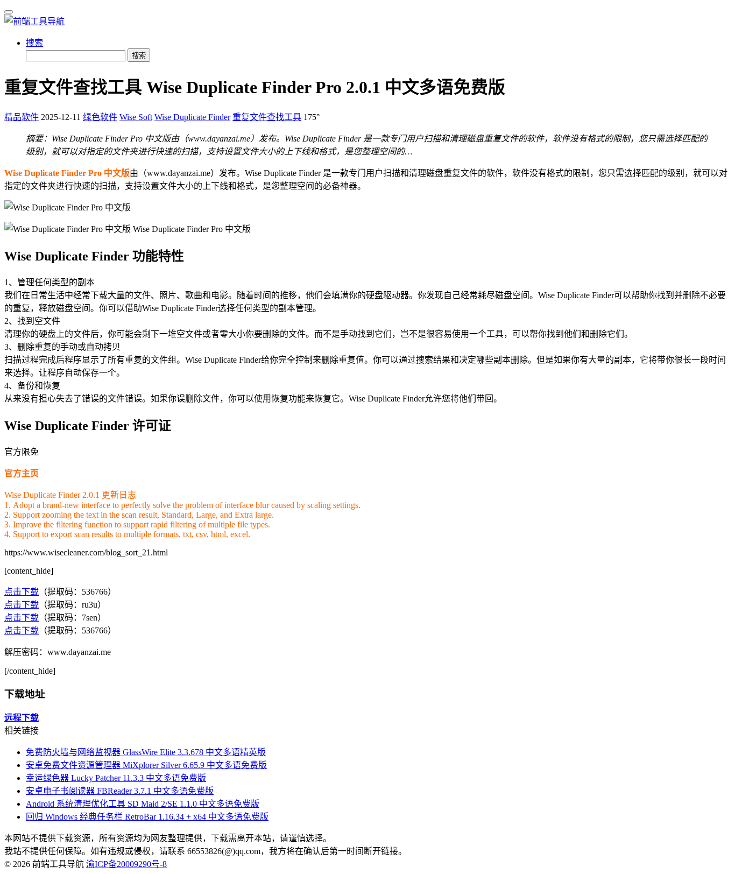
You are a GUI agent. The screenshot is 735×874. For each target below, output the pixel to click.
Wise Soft (135, 117)
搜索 (34, 42)
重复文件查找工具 (266, 117)
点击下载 (21, 591)
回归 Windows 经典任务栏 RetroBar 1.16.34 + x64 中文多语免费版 (147, 816)
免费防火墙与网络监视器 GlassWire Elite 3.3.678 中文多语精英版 (146, 752)
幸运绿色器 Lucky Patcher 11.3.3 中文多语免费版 (116, 778)
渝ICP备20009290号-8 (126, 864)
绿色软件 (100, 117)
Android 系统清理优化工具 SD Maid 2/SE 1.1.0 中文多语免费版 (142, 803)
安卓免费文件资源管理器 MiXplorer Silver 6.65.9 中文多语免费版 (146, 765)
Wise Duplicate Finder (192, 117)
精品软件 (21, 117)
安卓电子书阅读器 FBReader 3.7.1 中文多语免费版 (120, 790)
